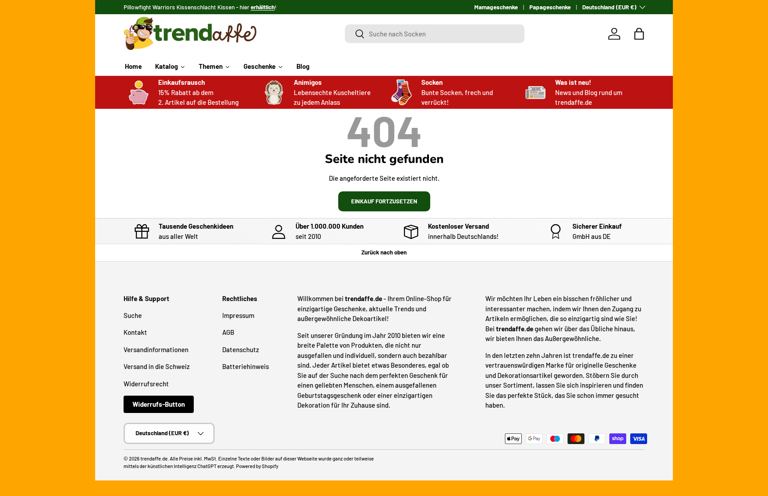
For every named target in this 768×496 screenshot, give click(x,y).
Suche (133, 315)
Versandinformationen (156, 349)
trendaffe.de (154, 458)
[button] (639, 34)
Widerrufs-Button (158, 404)
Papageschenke (550, 7)
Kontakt (135, 332)
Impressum (238, 315)
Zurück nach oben (384, 252)
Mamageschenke (496, 7)
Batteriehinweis (245, 366)
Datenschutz (240, 349)
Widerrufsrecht (146, 384)
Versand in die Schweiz (157, 366)
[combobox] (435, 33)
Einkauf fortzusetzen (384, 201)
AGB (228, 332)
